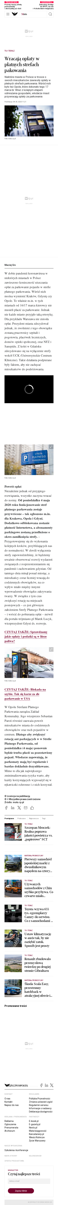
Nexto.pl (33, 1127)
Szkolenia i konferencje (16, 1150)
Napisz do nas (12, 1105)
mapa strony (11, 1156)
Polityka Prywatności (39, 1098)
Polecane (21, 818)
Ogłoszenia (10, 1124)
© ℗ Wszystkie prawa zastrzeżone (22, 799)
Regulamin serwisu (38, 1105)
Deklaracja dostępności (40, 1111)
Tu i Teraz (10, 51)
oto (24, 14)
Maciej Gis (10, 265)
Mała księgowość (37, 1131)
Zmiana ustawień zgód (40, 1102)
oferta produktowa (14, 1161)
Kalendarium (35, 1156)
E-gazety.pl (34, 1124)
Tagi (43, 818)
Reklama (9, 1121)
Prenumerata (11, 1127)
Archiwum (10, 1131)
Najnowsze (34, 818)
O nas (7, 1098)
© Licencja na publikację (17, 796)
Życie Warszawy (37, 1140)
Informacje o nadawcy (40, 1108)
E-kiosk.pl (34, 1121)
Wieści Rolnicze (37, 1137)
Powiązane (9, 818)
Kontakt (8, 1102)
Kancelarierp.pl (36, 1134)
